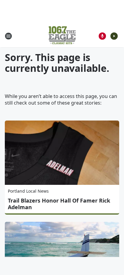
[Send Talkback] (102, 36)
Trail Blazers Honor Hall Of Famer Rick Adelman (59, 203)
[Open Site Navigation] (8, 36)
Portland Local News (28, 191)
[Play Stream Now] (114, 36)
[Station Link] (62, 36)
